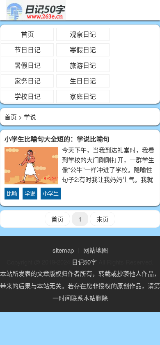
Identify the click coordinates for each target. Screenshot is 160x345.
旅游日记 (83, 65)
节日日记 (27, 49)
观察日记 (83, 34)
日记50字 (84, 262)
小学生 (51, 193)
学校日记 (27, 96)
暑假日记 (27, 65)
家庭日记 (83, 96)
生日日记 (83, 80)
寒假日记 (83, 49)
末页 (102, 219)
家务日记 (27, 80)
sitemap (63, 250)
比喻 (12, 193)
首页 (27, 34)
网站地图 (95, 250)
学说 (30, 193)
